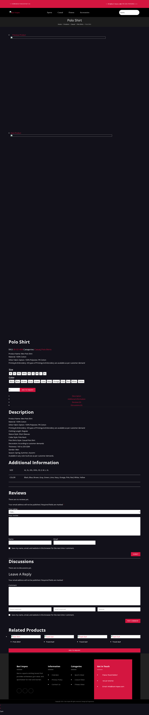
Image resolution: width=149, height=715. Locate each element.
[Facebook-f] (19, 690)
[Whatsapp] (30, 690)
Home (60, 24)
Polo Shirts (80, 24)
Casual (73, 24)
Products (66, 24)
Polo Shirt (17, 642)
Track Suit (50, 642)
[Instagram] (25, 690)
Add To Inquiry (74, 650)
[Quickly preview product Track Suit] (139, 35)
